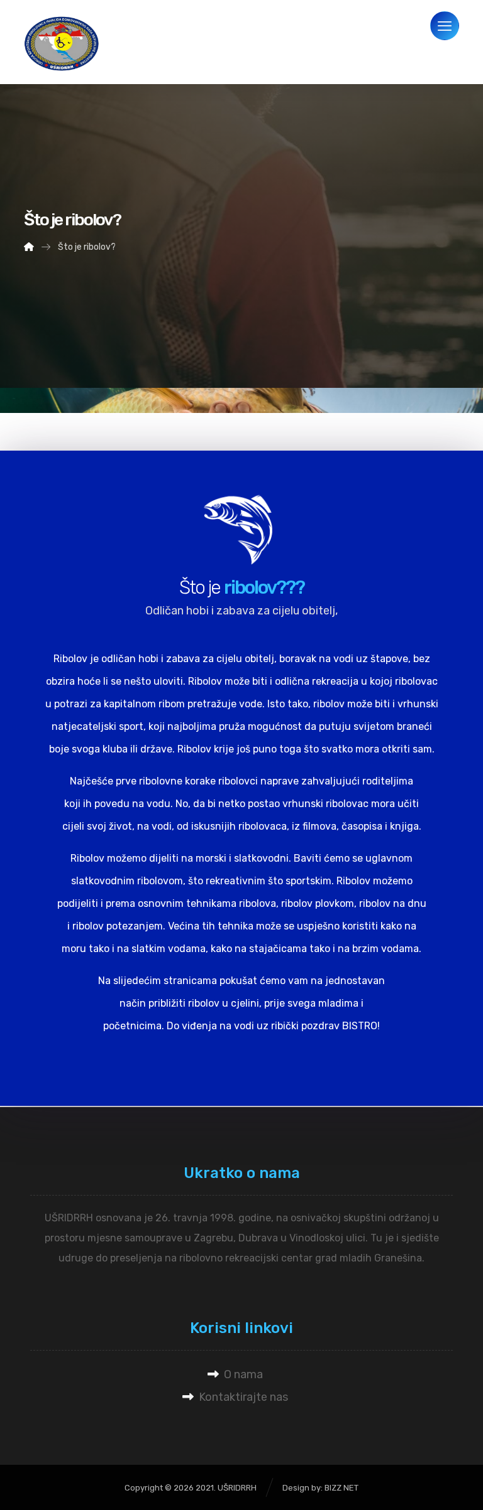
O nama (243, 1374)
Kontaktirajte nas (243, 1397)
